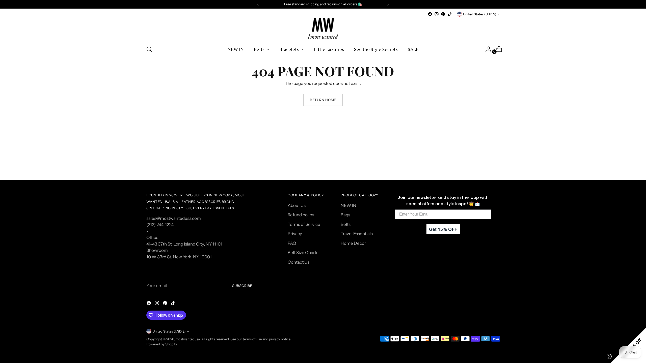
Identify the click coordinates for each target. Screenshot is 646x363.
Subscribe (242, 286)
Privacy (295, 233)
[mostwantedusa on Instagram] (436, 14)
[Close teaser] (609, 356)
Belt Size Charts (303, 252)
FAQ (292, 243)
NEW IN (348, 205)
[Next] (388, 4)
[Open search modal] (149, 49)
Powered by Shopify (161, 344)
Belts (346, 224)
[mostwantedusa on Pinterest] (443, 14)
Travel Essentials (357, 233)
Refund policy (301, 214)
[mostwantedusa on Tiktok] (449, 14)
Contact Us (298, 262)
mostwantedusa (187, 339)
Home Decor (353, 243)
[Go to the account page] (486, 49)
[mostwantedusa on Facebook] (430, 14)
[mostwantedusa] (323, 29)
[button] (628, 345)
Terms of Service (304, 224)
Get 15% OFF (443, 229)
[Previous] (257, 4)
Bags (345, 214)
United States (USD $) (479, 14)
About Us (297, 205)
